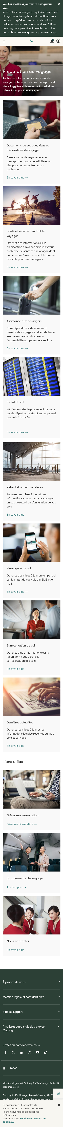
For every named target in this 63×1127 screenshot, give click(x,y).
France (13, 1068)
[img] (59, 4)
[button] (17, 177)
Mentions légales (12, 1083)
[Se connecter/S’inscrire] (58, 41)
